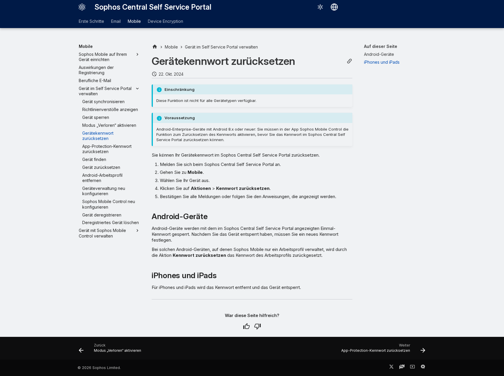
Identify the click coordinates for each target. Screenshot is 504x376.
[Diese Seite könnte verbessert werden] (257, 326)
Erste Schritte (91, 21)
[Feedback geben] (423, 367)
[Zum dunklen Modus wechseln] (320, 7)
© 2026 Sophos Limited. (99, 367)
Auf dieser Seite (380, 46)
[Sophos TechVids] (412, 367)
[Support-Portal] (402, 367)
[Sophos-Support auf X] (391, 367)
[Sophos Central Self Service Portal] (82, 7)
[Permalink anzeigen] (349, 61)
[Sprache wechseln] (334, 7)
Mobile (134, 21)
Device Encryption (165, 21)
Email (116, 21)
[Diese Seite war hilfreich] (246, 326)
